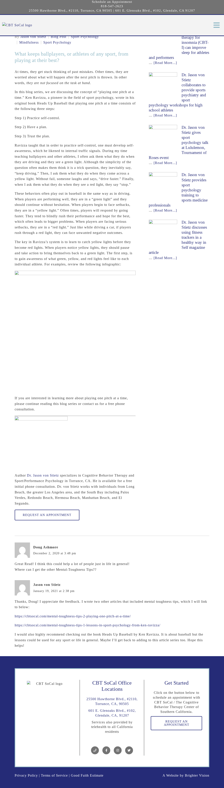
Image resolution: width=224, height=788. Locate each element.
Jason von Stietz (33, 37)
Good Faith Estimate (87, 775)
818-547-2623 (112, 6)
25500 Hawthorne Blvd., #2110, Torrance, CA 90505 (70, 10)
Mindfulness (29, 42)
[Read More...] (165, 63)
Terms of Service (54, 775)
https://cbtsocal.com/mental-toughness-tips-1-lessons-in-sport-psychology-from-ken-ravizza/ (87, 625)
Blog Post (58, 37)
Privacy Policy (26, 775)
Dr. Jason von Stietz (43, 475)
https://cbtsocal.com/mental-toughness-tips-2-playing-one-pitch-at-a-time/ (73, 616)
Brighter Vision (197, 775)
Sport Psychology (85, 37)
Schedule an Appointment (112, 2)
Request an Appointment (47, 515)
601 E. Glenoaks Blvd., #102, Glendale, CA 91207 (155, 10)
